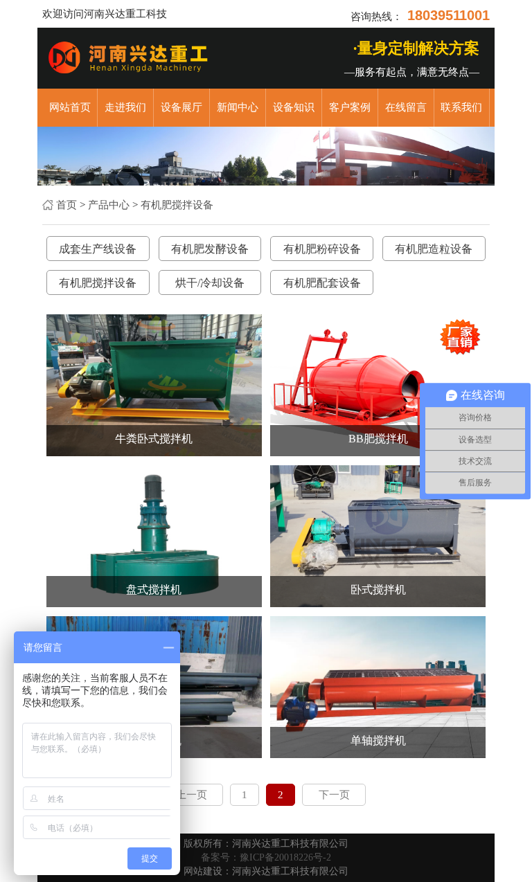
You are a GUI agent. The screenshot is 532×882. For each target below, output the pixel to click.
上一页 (191, 794)
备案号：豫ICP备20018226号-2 (266, 857)
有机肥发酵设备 (210, 249)
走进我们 (125, 107)
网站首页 (70, 107)
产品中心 (109, 204)
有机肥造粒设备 (433, 249)
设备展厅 (181, 107)
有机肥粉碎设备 (322, 249)
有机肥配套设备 (322, 283)
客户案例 (350, 107)
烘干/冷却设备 (210, 283)
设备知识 (293, 107)
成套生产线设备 (97, 249)
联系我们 (461, 107)
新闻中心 (237, 107)
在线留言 (406, 107)
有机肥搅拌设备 (177, 204)
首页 (66, 204)
